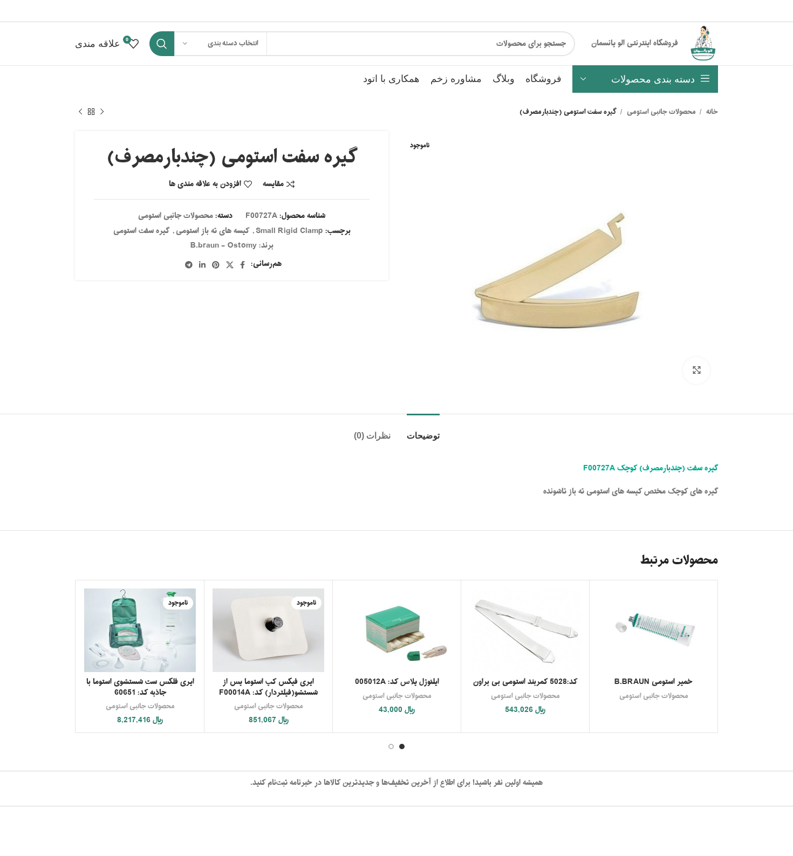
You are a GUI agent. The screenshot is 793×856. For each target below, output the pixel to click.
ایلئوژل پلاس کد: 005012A (397, 682)
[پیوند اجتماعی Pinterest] (216, 265)
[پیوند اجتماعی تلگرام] (189, 265)
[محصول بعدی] (80, 112)
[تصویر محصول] (525, 630)
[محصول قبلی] (102, 112)
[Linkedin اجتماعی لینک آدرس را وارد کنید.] (202, 265)
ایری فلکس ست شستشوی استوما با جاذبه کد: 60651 (140, 687)
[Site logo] (703, 44)
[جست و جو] (161, 43)
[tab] (423, 430)
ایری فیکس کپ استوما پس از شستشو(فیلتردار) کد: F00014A (268, 687)
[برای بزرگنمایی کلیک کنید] (696, 370)
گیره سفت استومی (141, 231)
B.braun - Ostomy (223, 245)
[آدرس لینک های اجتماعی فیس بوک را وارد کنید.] (242, 265)
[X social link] (230, 265)
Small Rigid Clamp (289, 231)
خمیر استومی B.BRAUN (653, 682)
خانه (711, 112)
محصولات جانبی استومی (660, 112)
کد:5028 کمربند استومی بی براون (525, 682)
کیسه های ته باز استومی (212, 231)
